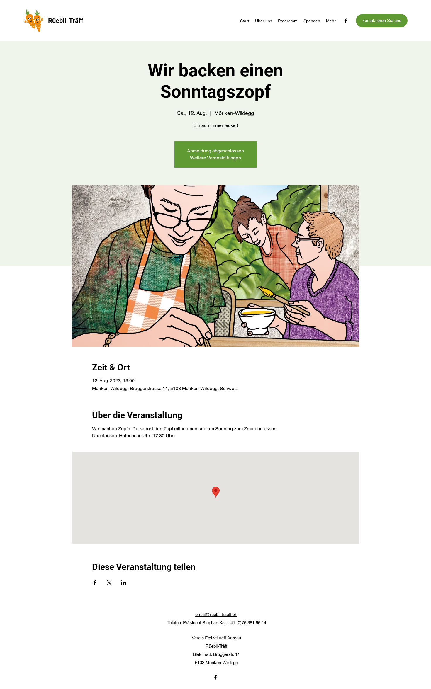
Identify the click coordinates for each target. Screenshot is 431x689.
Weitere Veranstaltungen (215, 158)
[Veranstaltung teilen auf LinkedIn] (123, 582)
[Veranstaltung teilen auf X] (109, 582)
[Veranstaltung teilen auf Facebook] (95, 582)
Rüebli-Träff (65, 20)
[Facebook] (346, 21)
